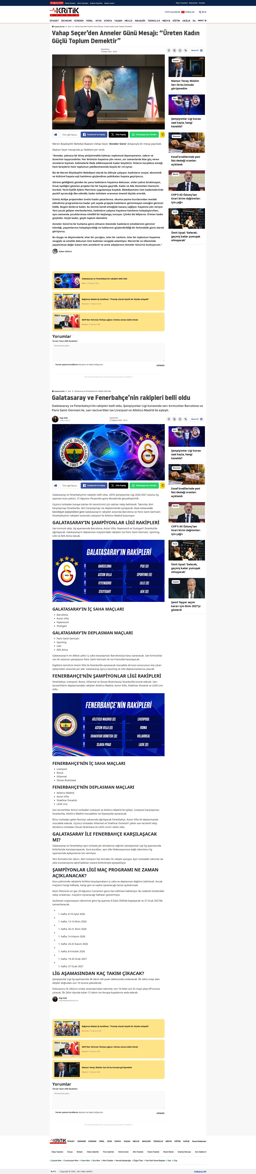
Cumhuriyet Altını (71, 1160)
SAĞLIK (186, 21)
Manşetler (193, 3)
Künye (70, 1152)
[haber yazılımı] (200, 1171)
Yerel (69, 26)
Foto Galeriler (108, 1152)
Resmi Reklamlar (199, 1141)
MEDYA (166, 21)
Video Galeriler (93, 1152)
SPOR (98, 21)
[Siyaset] (187, 66)
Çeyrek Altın (55, 1160)
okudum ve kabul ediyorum (79, 364)
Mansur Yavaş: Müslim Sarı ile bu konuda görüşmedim (185, 84)
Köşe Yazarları (182, 3)
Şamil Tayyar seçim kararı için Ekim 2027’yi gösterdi (186, 606)
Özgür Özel (137, 1160)
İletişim (202, 3)
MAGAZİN (140, 21)
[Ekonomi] (187, 142)
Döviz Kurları (70, 3)
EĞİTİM (176, 21)
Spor (69, 391)
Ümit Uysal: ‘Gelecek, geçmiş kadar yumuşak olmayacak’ (185, 236)
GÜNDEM (78, 21)
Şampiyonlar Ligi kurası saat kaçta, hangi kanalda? (186, 122)
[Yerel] (187, 218)
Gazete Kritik (59, 26)
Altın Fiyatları (82, 3)
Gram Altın (85, 1160)
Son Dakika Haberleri (203, 1152)
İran (168, 1160)
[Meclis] (187, 180)
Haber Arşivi (109, 3)
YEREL (89, 21)
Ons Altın (95, 1160)
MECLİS (128, 21)
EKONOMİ (66, 21)
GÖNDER (160, 365)
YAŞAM (118, 21)
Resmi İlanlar (168, 1152)
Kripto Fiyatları (96, 3)
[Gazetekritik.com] (58, 1141)
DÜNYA (108, 21)
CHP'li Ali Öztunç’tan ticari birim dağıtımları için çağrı (185, 198)
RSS (54, 1171)
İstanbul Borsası (184, 1152)
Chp (174, 1160)
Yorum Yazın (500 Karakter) (64, 341)
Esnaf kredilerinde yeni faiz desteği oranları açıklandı (185, 160)
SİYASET (54, 21)
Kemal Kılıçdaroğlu (122, 1160)
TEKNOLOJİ (154, 21)
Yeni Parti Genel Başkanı (154, 1160)
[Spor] (187, 104)
